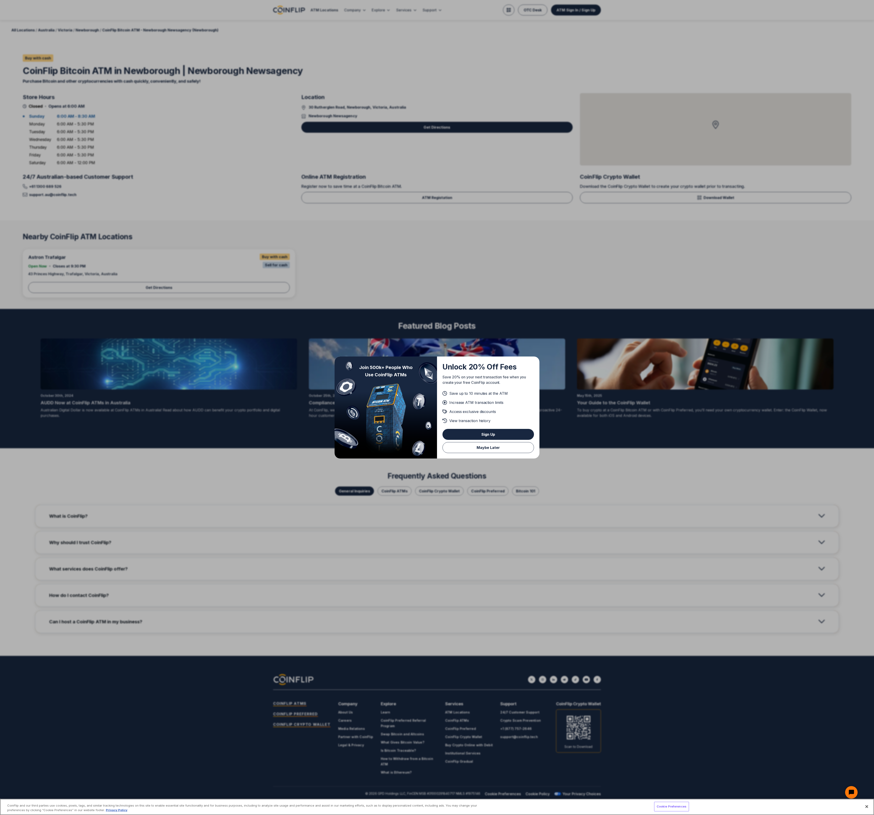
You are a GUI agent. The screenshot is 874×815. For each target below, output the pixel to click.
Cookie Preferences (671, 806)
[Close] (867, 807)
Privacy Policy (116, 810)
